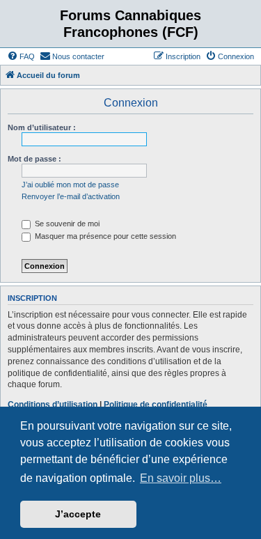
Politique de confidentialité (155, 404)
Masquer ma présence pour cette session (104, 236)
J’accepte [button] (78, 514)
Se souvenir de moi (66, 223)
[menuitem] (21, 56)
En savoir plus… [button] (180, 478)
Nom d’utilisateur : (42, 127)
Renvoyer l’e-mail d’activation (71, 196)
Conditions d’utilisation (52, 404)
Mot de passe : (34, 159)
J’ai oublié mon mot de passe (70, 184)
